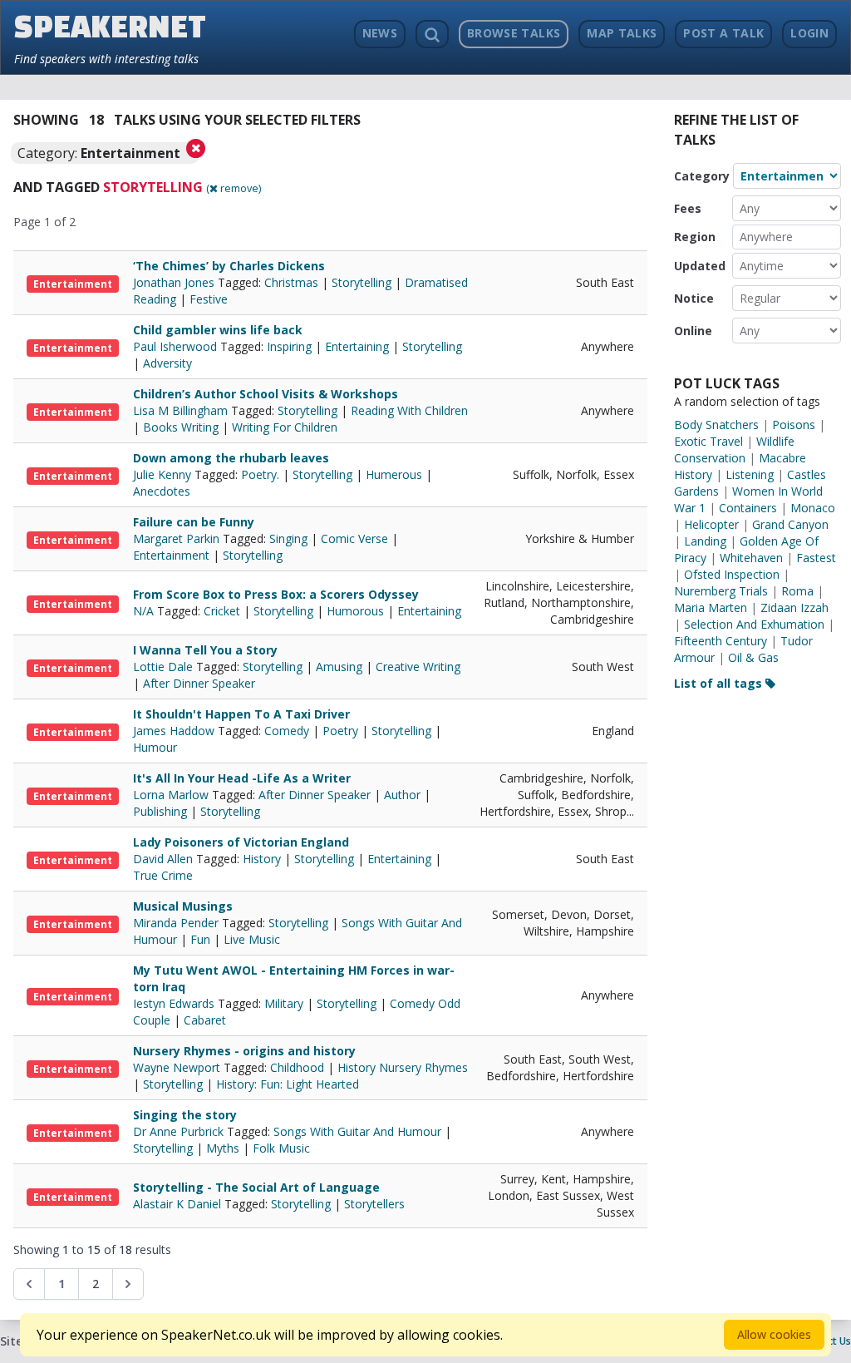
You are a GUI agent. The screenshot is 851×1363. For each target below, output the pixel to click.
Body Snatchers (716, 424)
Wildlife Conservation (734, 449)
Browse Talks (513, 33)
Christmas (291, 282)
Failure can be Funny (193, 522)
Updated (700, 266)
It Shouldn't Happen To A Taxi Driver (241, 714)
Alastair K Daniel (178, 1204)
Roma (797, 591)
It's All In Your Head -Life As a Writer (242, 778)
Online (693, 330)
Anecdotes (161, 491)
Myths (222, 1148)
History (262, 859)
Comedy (286, 730)
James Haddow (175, 730)
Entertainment (72, 284)
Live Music (252, 939)
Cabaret (205, 1020)
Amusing (339, 666)
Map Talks (622, 33)
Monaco (812, 508)
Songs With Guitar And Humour (357, 1131)
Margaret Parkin (178, 538)
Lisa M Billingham (182, 410)
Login (809, 33)
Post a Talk (723, 33)
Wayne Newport (178, 1067)
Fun (200, 939)
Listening (750, 474)
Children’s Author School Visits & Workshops (265, 394)
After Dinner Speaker (199, 683)
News (379, 33)
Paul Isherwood (176, 346)
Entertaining (357, 346)
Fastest (816, 557)
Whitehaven (751, 557)
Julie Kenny (163, 474)
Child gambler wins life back (218, 330)
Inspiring (289, 346)
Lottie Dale (164, 666)
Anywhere (766, 236)
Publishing (160, 811)
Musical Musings (183, 906)
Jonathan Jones (175, 282)
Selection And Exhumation (754, 624)
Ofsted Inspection (732, 574)
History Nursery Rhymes (402, 1067)
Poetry (340, 730)
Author (402, 794)
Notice (694, 298)
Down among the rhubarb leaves (231, 458)
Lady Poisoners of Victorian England (241, 842)
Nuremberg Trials (721, 591)
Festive (208, 299)
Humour (155, 747)
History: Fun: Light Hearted (287, 1084)
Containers (748, 508)
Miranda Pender (177, 923)
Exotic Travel (708, 441)
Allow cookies (774, 1334)
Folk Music (281, 1148)
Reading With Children (409, 410)
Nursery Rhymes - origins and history (244, 1051)
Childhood (297, 1067)
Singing (288, 538)
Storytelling (361, 282)
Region (695, 236)
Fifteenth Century (720, 641)
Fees (687, 208)
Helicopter (711, 524)
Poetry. (260, 474)
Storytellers (374, 1204)
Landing (705, 541)
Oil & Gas (753, 657)
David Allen (164, 859)
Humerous (394, 474)
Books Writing (181, 427)
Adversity (167, 363)
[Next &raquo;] (128, 1284)
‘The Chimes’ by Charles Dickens (229, 266)
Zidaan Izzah (794, 607)
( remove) (233, 187)
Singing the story (185, 1115)
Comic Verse (354, 538)
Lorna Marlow (172, 794)
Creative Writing (418, 666)
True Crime (163, 875)
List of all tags (719, 683)
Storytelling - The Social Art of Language (256, 1187)
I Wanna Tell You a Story (205, 650)
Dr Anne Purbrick (180, 1131)
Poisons (793, 424)
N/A (145, 611)
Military (283, 1003)
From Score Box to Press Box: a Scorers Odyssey (276, 594)
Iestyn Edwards (175, 1003)
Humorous (355, 611)
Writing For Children (284, 427)
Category (702, 176)
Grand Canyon (790, 524)
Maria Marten (710, 607)
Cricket (222, 611)
